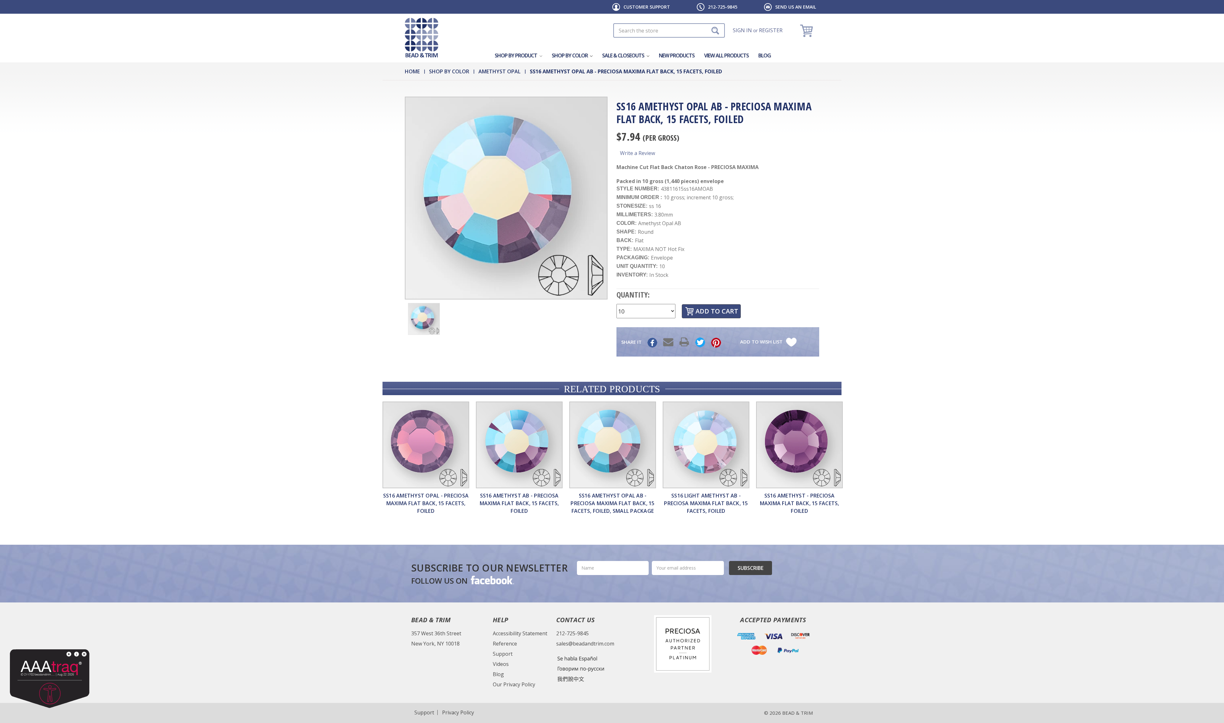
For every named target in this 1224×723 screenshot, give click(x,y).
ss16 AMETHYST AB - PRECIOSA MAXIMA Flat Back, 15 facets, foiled (519, 503)
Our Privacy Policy (514, 684)
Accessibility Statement (520, 633)
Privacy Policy (458, 712)
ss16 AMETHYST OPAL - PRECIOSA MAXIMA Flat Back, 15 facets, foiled (426, 503)
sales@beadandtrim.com (585, 643)
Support (503, 653)
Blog (764, 55)
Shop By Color (570, 55)
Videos (501, 664)
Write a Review (637, 153)
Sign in (742, 30)
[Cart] (807, 30)
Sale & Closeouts (623, 55)
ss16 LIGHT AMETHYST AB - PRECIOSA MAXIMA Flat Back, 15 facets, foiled (706, 503)
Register (771, 30)
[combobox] (669, 30)
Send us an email (795, 7)
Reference (505, 643)
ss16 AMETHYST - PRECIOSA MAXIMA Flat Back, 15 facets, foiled (799, 503)
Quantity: (633, 294)
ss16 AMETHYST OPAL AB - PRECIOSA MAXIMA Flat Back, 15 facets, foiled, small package (612, 503)
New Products (677, 55)
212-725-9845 (722, 7)
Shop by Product (516, 55)
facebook (492, 580)
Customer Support (646, 7)
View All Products (726, 55)
